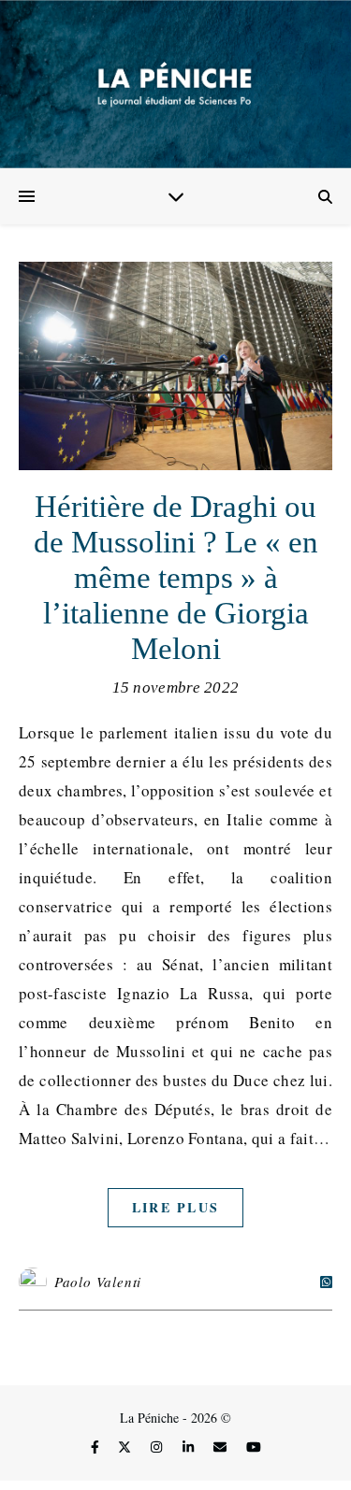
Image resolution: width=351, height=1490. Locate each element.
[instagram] (158, 1446)
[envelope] (221, 1446)
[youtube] (253, 1446)
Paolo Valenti (97, 1281)
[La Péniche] (175, 84)
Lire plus (176, 1207)
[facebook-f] (97, 1446)
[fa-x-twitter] (126, 1446)
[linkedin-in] (190, 1446)
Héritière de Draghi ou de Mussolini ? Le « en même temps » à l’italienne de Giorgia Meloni (176, 578)
